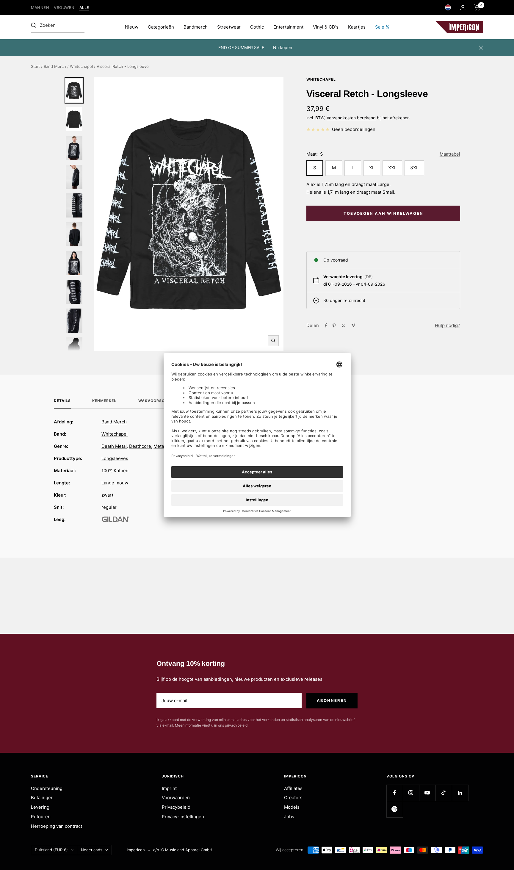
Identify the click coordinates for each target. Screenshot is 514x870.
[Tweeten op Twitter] (343, 325)
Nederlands (91, 849)
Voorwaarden (176, 797)
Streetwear (229, 27)
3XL (414, 167)
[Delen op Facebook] (326, 325)
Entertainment (288, 27)
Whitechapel (81, 66)
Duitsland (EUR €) (51, 849)
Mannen (40, 7)
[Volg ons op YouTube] (427, 793)
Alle (84, 7)
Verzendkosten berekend (351, 117)
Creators (293, 797)
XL (371, 167)
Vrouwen (64, 7)
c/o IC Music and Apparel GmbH (182, 849)
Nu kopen (282, 47)
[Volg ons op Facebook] (394, 793)
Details (62, 401)
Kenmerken (104, 401)
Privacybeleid (176, 807)
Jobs (289, 816)
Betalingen (42, 797)
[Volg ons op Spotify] (394, 809)
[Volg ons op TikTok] (443, 793)
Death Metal (114, 446)
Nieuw (131, 27)
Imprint (169, 788)
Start (35, 66)
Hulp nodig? (447, 325)
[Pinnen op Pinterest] (334, 325)
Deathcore (140, 446)
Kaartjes (357, 27)
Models (292, 807)
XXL (392, 167)
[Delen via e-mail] (353, 325)
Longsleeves (114, 458)
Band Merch (55, 66)
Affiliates (293, 788)
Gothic (257, 27)
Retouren (41, 816)
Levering (40, 807)
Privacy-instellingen (183, 816)
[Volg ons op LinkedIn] (460, 793)
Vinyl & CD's (326, 27)
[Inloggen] (463, 7)
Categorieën (161, 27)
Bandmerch (196, 27)
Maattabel (450, 154)
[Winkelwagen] (477, 7)
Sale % (382, 27)
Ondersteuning (46, 788)
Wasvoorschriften (160, 401)
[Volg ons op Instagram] (411, 793)
